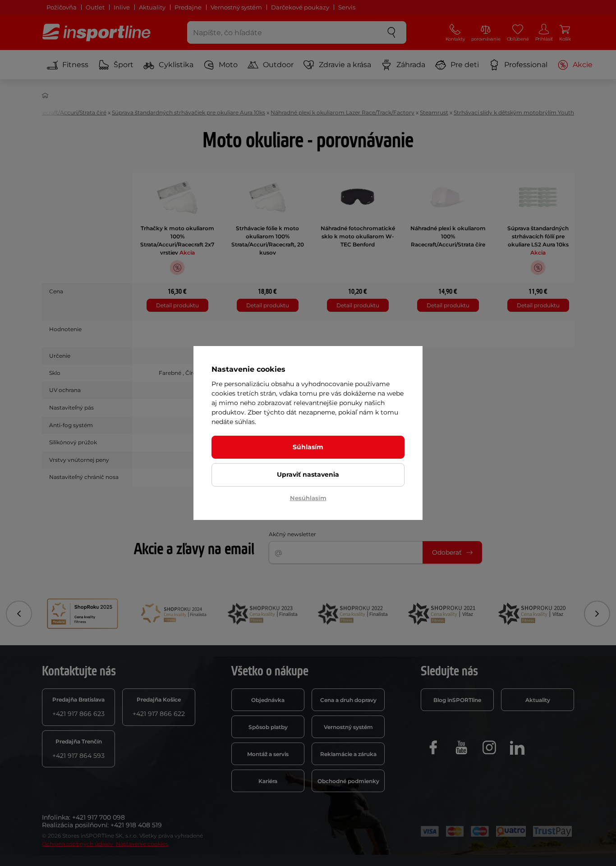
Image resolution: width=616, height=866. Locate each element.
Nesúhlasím (308, 497)
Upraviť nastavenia (308, 474)
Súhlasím (308, 447)
